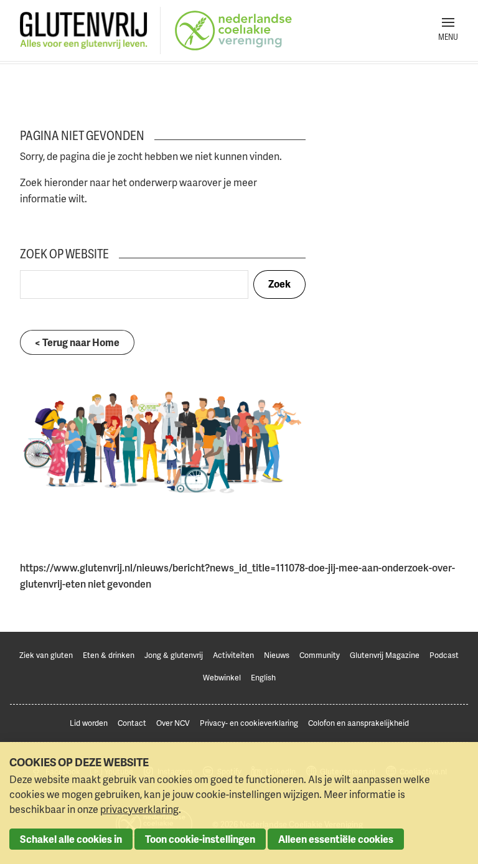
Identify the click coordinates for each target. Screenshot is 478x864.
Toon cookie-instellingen (200, 839)
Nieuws (276, 655)
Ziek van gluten (46, 655)
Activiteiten (233, 655)
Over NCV (173, 723)
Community (319, 655)
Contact (132, 723)
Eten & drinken (108, 655)
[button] (448, 30)
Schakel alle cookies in (71, 839)
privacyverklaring (139, 809)
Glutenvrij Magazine (384, 655)
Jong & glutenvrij (173, 655)
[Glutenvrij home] (84, 31)
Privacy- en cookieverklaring (249, 723)
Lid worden (89, 723)
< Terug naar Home (77, 342)
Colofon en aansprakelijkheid (358, 723)
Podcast (444, 655)
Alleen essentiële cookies (335, 839)
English (263, 677)
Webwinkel (222, 677)
